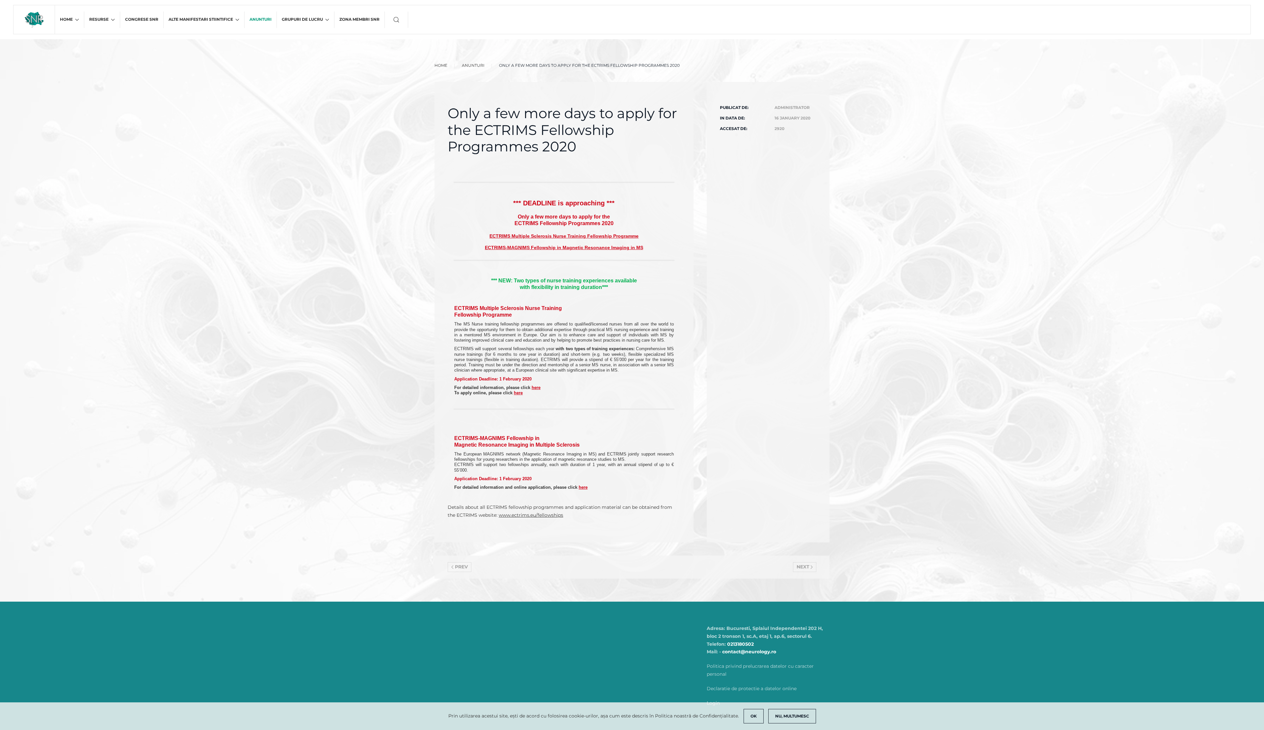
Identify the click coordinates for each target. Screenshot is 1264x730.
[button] (396, 20)
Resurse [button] (99, 19)
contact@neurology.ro (749, 652)
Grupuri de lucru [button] (302, 19)
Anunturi (261, 19)
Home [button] (66, 19)
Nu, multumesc (792, 716)
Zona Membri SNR (359, 19)
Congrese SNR (141, 19)
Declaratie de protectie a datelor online (752, 688)
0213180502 (740, 644)
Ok (753, 716)
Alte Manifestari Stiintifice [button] (201, 19)
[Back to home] (34, 19)
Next (803, 567)
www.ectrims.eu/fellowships (531, 515)
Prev (461, 567)
